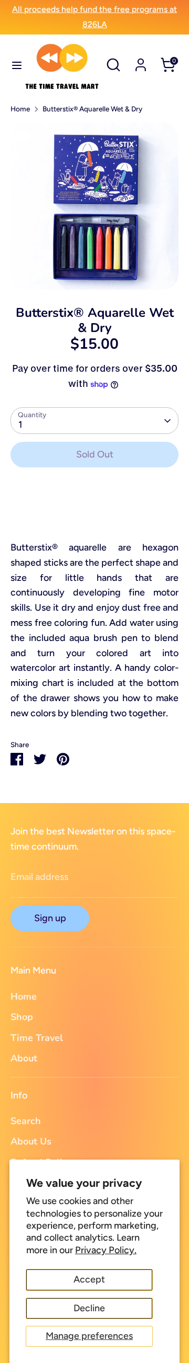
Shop (21, 1017)
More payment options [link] (94, 514)
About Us (30, 1141)
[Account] (140, 61)
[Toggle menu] (12, 65)
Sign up (50, 918)
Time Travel (36, 1038)
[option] (94, 206)
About (23, 1058)
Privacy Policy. (105, 1250)
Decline (89, 1308)
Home (20, 109)
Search (25, 1121)
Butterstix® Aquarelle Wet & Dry (92, 109)
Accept (89, 1279)
